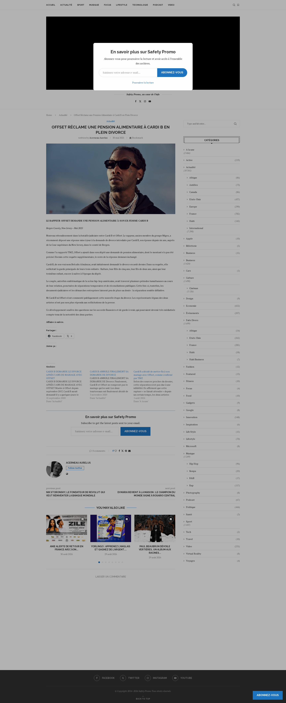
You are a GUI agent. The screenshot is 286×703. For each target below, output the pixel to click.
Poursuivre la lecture (143, 82)
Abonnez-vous (172, 72)
